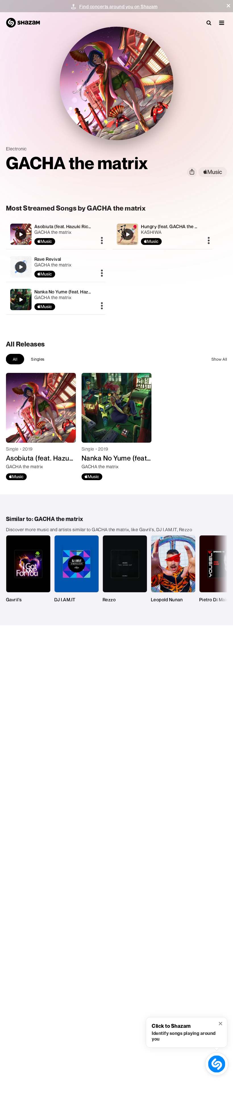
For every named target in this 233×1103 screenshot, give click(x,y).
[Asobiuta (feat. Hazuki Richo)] (56, 234)
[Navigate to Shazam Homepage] (23, 23)
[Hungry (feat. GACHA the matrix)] (162, 234)
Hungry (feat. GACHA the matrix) (175, 226)
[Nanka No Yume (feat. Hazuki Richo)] (56, 299)
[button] (228, 6)
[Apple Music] (16, 476)
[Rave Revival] (56, 267)
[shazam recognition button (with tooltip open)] (216, 1064)
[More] (101, 241)
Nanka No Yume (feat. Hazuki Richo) (71, 292)
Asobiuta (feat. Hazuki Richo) (64, 226)
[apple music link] (212, 172)
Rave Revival (47, 259)
